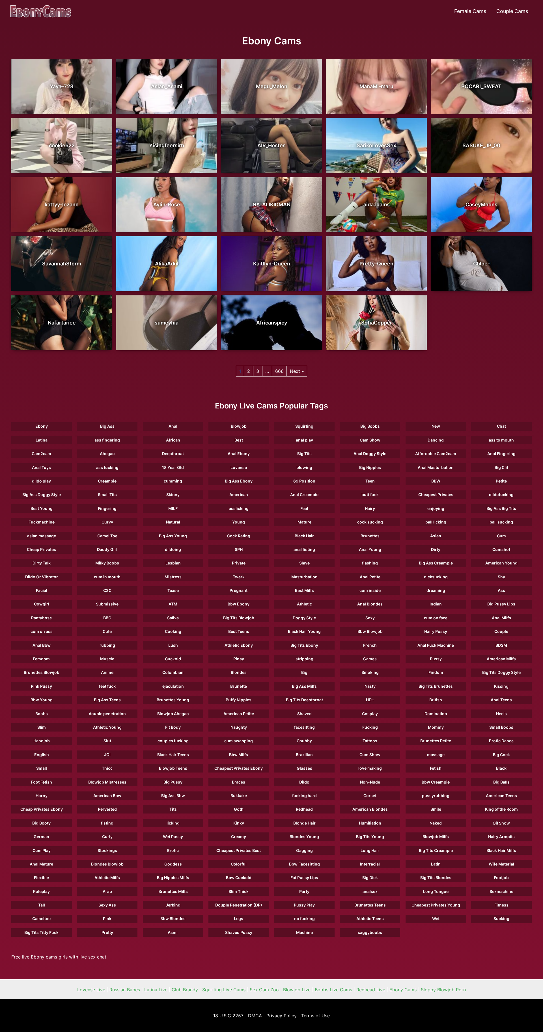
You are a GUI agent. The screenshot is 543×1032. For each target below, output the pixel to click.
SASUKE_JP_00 (481, 145)
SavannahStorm (61, 264)
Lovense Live (91, 989)
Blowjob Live (297, 989)
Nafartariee (62, 323)
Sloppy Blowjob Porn (443, 989)
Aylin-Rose (166, 204)
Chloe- (481, 264)
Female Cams (470, 11)
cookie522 (62, 145)
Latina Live (155, 989)
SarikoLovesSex (376, 145)
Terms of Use (315, 1015)
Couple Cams (512, 11)
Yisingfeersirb (166, 145)
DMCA (255, 1015)
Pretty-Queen (376, 264)
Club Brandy (185, 989)
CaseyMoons (481, 204)
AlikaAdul (166, 264)
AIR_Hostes (271, 145)
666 (279, 371)
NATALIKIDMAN (271, 204)
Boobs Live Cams (333, 989)
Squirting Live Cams (223, 989)
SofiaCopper (376, 323)
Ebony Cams (403, 989)
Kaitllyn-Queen (271, 264)
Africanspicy (271, 323)
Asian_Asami (166, 86)
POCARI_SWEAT (481, 86)
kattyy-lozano (62, 204)
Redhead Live (370, 989)
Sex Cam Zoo (264, 989)
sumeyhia (166, 323)
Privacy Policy (281, 1015)
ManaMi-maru (376, 86)
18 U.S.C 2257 (228, 1015)
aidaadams (376, 204)
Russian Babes (124, 989)
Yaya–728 (62, 86)
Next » (297, 371)
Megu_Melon (271, 86)
